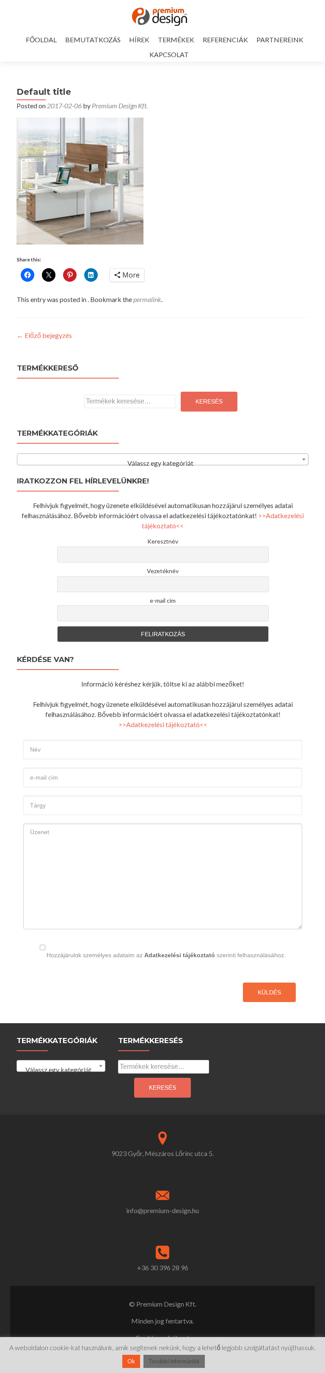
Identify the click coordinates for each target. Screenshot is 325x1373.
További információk (174, 1361)
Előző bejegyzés (44, 335)
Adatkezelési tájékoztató (179, 955)
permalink (147, 299)
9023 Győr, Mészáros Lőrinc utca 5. (162, 1153)
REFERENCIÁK (225, 40)
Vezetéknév (163, 570)
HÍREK (139, 40)
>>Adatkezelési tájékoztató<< (162, 724)
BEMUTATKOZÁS (93, 40)
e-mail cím (163, 600)
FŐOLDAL (41, 40)
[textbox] (162, 463)
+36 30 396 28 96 (162, 1267)
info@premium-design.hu (162, 1210)
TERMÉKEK (176, 40)
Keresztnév (162, 541)
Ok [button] (131, 1361)
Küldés (269, 992)
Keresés (209, 401)
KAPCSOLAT (169, 54)
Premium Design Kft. (120, 106)
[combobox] (162, 459)
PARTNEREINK (279, 40)
